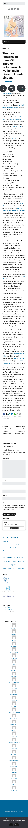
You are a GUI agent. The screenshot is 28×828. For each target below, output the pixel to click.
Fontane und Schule (15, 544)
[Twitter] (15, 9)
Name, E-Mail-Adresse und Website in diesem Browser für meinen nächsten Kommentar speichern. (13, 507)
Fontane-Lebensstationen (17, 553)
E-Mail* (6, 522)
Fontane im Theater (17, 416)
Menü (7, 42)
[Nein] (26, 822)
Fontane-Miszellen (8, 557)
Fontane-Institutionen (16, 550)
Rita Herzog (15, 138)
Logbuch (13, 565)
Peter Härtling (7, 93)
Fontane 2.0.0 (7, 416)
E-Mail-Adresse (7, 488)
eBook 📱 (21, 88)
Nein (16, 824)
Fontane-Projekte (6, 561)
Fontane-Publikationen (18, 561)
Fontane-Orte (18, 557)
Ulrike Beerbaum (16, 119)
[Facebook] (12, 9)
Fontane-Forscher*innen (14, 547)
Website (4, 495)
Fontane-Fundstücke (7, 550)
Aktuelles (6, 538)
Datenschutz (14, 811)
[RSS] (18, 9)
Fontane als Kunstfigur (16, 541)
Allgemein (14, 538)
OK (11, 824)
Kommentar (6, 458)
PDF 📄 (11, 88)
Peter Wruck (14, 568)
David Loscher (17, 126)
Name (4, 480)
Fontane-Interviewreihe (7, 553)
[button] (4, 414)
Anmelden (14, 528)
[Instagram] (9, 9)
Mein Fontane (7, 568)
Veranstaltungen (6, 418)
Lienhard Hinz (8, 81)
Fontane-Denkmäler (6, 547)
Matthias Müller (19, 358)
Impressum (7, 811)
